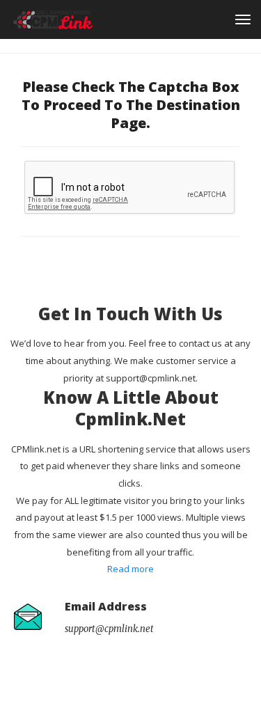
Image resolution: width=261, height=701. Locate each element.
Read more (130, 568)
